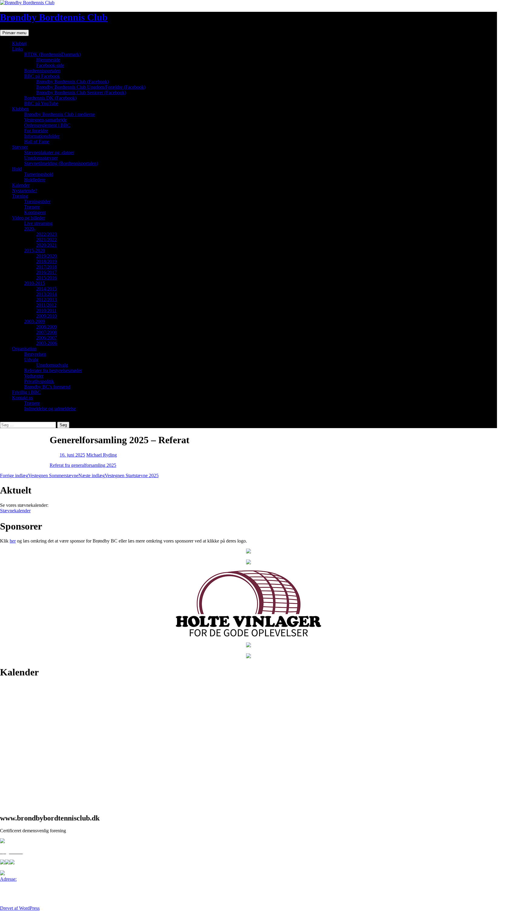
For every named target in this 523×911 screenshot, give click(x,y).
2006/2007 (46, 337)
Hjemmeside (48, 59)
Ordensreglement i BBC (47, 125)
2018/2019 (46, 261)
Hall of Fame (36, 141)
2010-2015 (34, 283)
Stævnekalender (15, 510)
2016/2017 (46, 272)
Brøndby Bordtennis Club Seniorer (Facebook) (81, 92)
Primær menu (14, 33)
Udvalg (31, 359)
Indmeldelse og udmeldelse (50, 408)
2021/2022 (46, 239)
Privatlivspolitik (39, 381)
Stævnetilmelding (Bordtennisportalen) (61, 163)
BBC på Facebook (42, 76)
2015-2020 (34, 250)
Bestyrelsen (35, 354)
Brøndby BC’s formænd (47, 386)
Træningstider (37, 201)
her (13, 540)
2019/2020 (46, 256)
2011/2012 (46, 305)
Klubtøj (19, 43)
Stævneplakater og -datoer (49, 152)
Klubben (20, 108)
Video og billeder (28, 217)
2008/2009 (46, 326)
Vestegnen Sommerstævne (39, 475)
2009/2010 (46, 316)
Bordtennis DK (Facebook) (50, 98)
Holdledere (34, 179)
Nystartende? (24, 190)
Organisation (24, 348)
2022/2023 (46, 234)
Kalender (21, 185)
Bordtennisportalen (42, 70)
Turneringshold (38, 174)
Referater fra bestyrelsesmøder (53, 370)
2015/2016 (46, 277)
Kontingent (35, 212)
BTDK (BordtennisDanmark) (52, 54)
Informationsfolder (42, 136)
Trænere (32, 207)
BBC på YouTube (41, 103)
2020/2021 (46, 245)
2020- (29, 228)
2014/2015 (46, 288)
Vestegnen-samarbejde (45, 119)
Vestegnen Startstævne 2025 (118, 475)
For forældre (36, 130)
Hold (17, 168)
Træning (20, 196)
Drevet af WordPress (20, 908)
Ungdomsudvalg (52, 365)
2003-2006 (46, 343)
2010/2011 (46, 310)
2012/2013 (46, 299)
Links (17, 48)
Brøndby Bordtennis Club (54, 17)
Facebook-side (50, 65)
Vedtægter (34, 375)
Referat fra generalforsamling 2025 (83, 465)
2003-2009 (34, 321)
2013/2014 (46, 294)
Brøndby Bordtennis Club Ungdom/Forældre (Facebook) (91, 87)
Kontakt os (22, 397)
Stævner (20, 147)
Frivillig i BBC (26, 392)
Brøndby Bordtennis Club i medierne (59, 114)
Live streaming (38, 223)
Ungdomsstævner (41, 157)
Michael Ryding (101, 454)
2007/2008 (46, 332)
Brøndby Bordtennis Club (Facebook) (72, 81)
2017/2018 (46, 266)
